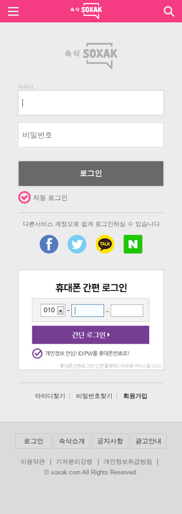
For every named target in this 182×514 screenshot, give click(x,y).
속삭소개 (72, 441)
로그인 (91, 173)
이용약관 (33, 462)
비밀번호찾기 (94, 396)
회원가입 (135, 396)
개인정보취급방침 (128, 462)
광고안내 (148, 441)
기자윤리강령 (74, 462)
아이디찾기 (50, 396)
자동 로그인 (50, 197)
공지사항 (110, 441)
